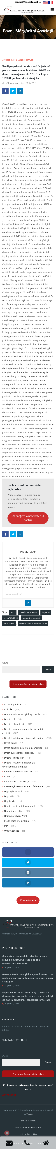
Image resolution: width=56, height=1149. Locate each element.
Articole (6, 60)
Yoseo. (29, 1113)
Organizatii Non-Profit (15, 815)
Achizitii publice (12, 704)
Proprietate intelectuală (16, 820)
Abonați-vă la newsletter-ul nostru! (28, 518)
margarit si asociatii (31, 618)
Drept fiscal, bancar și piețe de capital (24, 738)
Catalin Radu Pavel (28, 612)
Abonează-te (9, 1094)
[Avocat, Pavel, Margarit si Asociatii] (24, 9)
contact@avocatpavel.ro (28, 1)
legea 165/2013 (11, 618)
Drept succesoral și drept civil (19, 752)
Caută (5, 662)
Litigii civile (10, 801)
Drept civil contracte (14, 724)
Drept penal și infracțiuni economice (23, 747)
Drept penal (10, 742)
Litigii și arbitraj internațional (19, 806)
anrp (13, 612)
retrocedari (9, 623)
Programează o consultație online (28, 684)
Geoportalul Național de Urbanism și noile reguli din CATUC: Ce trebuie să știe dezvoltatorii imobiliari (24, 960)
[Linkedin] (28, 603)
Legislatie (9, 796)
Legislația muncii (13, 791)
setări (42, 1138)
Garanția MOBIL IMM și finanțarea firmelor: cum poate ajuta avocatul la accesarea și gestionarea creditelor (28, 978)
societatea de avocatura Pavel (33, 623)
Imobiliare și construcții (22, 60)
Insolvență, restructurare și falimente (23, 786)
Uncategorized (11, 830)
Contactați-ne (28, 900)
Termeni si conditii (28, 1120)
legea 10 (45, 612)
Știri (6, 825)
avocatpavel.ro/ (13, 594)
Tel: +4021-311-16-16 (14, 1039)
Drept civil (9, 719)
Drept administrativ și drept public (22, 714)
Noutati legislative (13, 811)
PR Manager (12, 83)
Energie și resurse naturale (18, 771)
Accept (9, 1144)
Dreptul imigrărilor (14, 757)
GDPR (7, 776)
